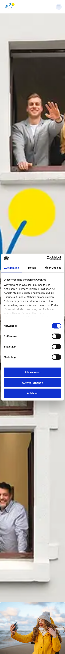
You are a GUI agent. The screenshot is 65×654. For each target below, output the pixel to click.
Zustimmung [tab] (11, 267)
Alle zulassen (32, 372)
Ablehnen (32, 393)
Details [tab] (32, 267)
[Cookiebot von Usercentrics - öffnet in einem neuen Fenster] (46, 258)
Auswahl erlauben (32, 382)
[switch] (56, 336)
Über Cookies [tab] (53, 267)
